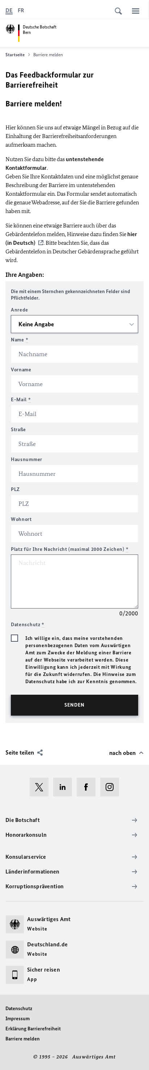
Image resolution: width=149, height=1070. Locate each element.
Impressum (17, 1019)
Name (19, 340)
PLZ (15, 489)
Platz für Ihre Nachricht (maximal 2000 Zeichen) (69, 549)
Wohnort (21, 519)
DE (9, 10)
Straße (18, 429)
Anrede (19, 310)
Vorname (21, 370)
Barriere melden (22, 1039)
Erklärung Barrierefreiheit (33, 1029)
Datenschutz (18, 1008)
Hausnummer (26, 459)
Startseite (15, 54)
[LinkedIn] (65, 787)
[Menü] (136, 11)
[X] (41, 787)
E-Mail (21, 400)
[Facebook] (88, 787)
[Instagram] (112, 787)
